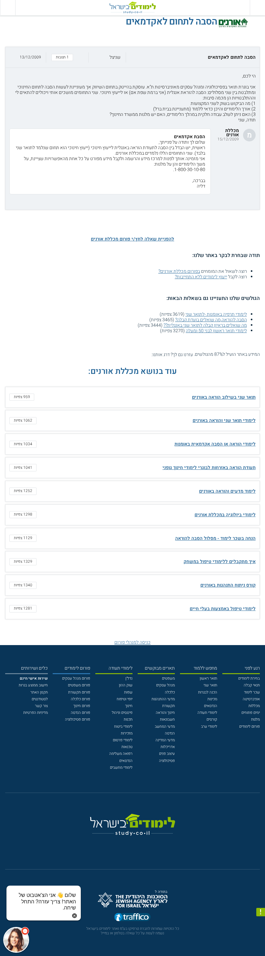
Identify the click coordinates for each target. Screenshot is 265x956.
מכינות (212, 699)
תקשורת (168, 706)
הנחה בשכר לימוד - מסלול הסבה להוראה (215, 538)
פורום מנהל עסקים (76, 678)
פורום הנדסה (80, 712)
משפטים (168, 678)
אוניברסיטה (251, 699)
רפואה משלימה (120, 753)
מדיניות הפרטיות (35, 712)
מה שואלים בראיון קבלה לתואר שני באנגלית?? (205, 325)
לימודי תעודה (207, 712)
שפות (128, 692)
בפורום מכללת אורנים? (179, 271)
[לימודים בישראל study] (132, 7)
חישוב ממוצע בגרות (33, 685)
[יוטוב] (139, 845)
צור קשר (41, 706)
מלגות (255, 719)
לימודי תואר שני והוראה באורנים (224, 420)
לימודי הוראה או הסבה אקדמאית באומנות (215, 444)
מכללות (254, 706)
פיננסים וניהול (122, 712)
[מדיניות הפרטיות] (260, 912)
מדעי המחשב (165, 726)
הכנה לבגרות (207, 692)
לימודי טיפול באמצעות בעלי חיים (223, 608)
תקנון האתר (39, 692)
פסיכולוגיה (167, 761)
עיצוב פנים (167, 753)
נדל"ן (128, 678)
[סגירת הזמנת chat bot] (74, 915)
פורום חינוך (81, 706)
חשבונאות (167, 719)
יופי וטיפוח (124, 699)
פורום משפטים (79, 685)
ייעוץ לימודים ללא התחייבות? (201, 276)
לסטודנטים (40, 699)
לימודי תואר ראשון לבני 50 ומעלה (216, 330)
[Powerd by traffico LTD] (132, 918)
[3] (137, 354)
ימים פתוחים (250, 712)
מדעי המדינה (165, 740)
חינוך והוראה (165, 712)
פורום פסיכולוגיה (77, 719)
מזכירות (126, 733)
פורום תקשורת (79, 692)
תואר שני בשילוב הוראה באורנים (224, 397)
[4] (131, 354)
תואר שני (210, 685)
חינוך (128, 706)
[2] (142, 354)
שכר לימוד (252, 692)
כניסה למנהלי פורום (132, 642)
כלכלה (170, 692)
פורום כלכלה (80, 699)
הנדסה (170, 733)
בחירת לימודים (249, 678)
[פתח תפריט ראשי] (257, 7)
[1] (148, 354)
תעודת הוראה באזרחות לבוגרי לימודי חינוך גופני (209, 467)
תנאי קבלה (252, 685)
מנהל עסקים (165, 685)
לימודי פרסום (122, 740)
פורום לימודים (249, 726)
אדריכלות (168, 747)
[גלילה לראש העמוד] (260, 941)
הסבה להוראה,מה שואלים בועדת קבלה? (211, 319)
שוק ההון (125, 685)
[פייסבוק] (129, 845)
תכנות (128, 719)
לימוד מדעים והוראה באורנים (227, 491)
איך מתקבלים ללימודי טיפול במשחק (220, 561)
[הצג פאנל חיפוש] (7, 7)
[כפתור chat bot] (16, 940)
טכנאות (127, 747)
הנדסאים (210, 706)
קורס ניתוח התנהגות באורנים (228, 585)
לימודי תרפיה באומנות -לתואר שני (216, 314)
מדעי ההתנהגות (163, 699)
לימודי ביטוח (123, 726)
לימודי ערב (209, 726)
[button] (132, 57)
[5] (126, 354)
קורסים (212, 719)
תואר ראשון (208, 678)
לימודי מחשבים (121, 767)
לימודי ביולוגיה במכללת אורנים (225, 514)
